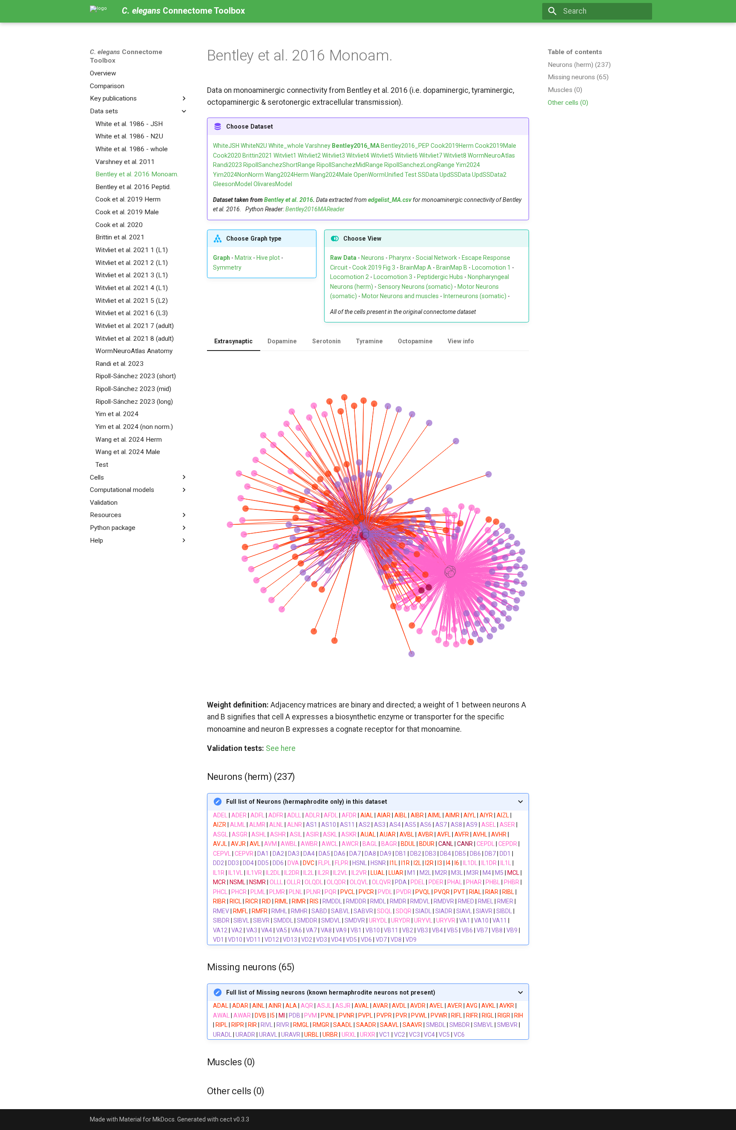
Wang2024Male (331, 174)
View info (461, 341)
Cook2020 (227, 155)
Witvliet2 (309, 155)
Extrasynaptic (233, 341)
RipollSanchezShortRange (279, 164)
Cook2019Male (495, 145)
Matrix (243, 257)
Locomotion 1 (491, 267)
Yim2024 (468, 164)
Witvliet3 (333, 155)
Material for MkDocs (147, 1119)
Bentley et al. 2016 (288, 199)
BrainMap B (451, 267)
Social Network (436, 257)
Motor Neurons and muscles (400, 296)
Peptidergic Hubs (440, 276)
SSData (428, 174)
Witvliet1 (284, 155)
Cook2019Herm (452, 145)
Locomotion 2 (349, 276)
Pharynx (400, 257)
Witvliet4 (357, 155)
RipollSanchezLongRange (419, 164)
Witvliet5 (382, 155)
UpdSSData (455, 174)
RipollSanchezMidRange (349, 164)
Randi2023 (227, 164)
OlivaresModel (272, 184)
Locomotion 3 (393, 276)
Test (411, 174)
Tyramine (369, 341)
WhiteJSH (226, 145)
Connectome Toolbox (126, 56)
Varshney (318, 145)
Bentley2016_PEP (405, 145)
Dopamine (282, 341)
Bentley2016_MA (356, 145)
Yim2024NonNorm (238, 174)
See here (281, 748)
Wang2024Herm (287, 174)
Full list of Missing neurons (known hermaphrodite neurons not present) (330, 992)
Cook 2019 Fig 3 (373, 267)
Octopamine (415, 341)
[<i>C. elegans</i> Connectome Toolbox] (98, 11)
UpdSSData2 (489, 174)
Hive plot (268, 257)
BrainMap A (415, 267)
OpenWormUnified (378, 174)
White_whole (286, 145)
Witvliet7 (430, 155)
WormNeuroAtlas (491, 155)
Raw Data (343, 257)
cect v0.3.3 (234, 1119)
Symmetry (227, 267)
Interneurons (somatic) (474, 296)
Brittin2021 (257, 155)
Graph (221, 257)
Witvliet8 (454, 155)
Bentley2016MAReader (315, 209)
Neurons (372, 257)
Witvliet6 (406, 155)
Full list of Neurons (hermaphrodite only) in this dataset (306, 801)
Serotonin (326, 341)
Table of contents (575, 52)
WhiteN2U (254, 145)
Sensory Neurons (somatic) (415, 286)
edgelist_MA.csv (389, 199)
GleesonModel (232, 184)
